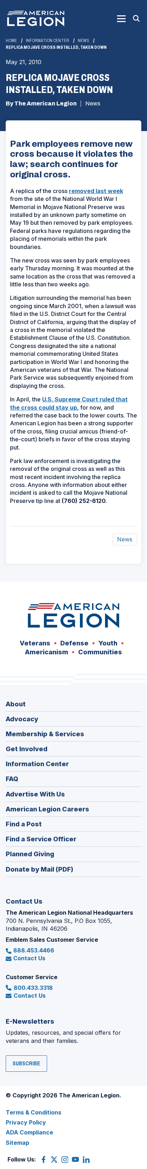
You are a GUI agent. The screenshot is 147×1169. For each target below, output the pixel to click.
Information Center (47, 40)
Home (11, 40)
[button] (121, 18)
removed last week (96, 190)
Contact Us (29, 958)
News (83, 40)
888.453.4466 (33, 950)
